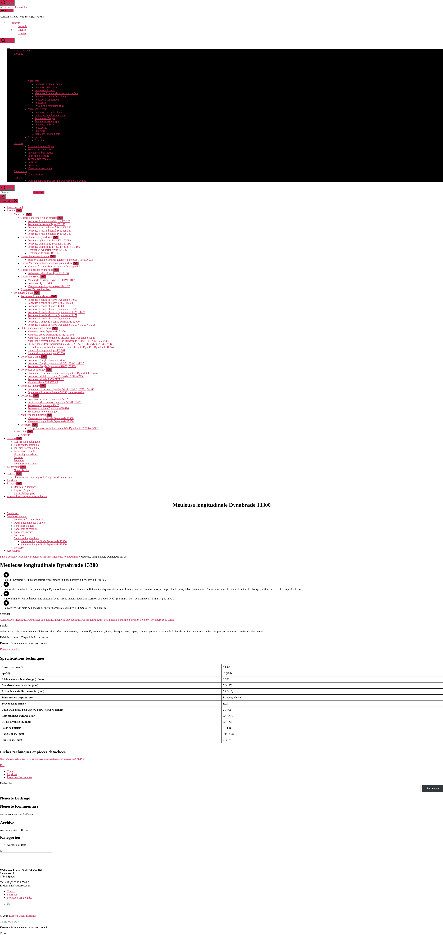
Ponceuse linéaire (44, 124)
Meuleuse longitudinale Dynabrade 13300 (51, 418)
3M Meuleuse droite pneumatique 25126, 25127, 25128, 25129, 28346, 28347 (71, 343)
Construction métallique (41, 146)
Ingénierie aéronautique (40, 152)
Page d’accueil (22, 50)
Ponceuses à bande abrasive (50, 112)
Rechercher (6, 783)
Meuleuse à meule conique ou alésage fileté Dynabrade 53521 (61, 337)
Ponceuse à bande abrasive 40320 (46, 306)
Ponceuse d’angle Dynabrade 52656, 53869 (52, 366)
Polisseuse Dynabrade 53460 (43, 405)
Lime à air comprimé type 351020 (46, 353)
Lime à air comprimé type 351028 (46, 350)
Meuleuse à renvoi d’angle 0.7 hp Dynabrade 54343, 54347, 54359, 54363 (69, 340)
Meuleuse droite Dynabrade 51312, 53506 (51, 334)
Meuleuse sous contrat (40, 168)
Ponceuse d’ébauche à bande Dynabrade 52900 (54, 321)
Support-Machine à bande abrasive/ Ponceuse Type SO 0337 (61, 259)
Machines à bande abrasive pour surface (56, 93)
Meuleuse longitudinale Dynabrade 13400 (51, 421)
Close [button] (3, 933)
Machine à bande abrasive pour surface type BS (54, 266)
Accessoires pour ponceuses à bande (27, 496)
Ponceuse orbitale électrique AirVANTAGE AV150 (56, 376)
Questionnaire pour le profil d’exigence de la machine (57, 180)
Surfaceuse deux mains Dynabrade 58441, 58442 (55, 402)
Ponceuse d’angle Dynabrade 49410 (47, 360)
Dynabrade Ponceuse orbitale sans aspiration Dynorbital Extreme (63, 373)
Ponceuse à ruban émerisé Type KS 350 (49, 227)
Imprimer (12, 480)
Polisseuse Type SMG (40, 283)
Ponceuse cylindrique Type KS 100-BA (49, 240)
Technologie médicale (40, 158)
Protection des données (19, 777)
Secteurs (18, 143)
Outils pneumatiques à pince (50, 115)
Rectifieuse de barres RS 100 (43, 252)
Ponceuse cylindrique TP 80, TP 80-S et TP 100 (54, 246)
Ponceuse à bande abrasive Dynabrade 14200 (52, 318)
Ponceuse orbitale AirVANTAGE (46, 379)
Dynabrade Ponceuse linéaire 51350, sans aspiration (56, 392)
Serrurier (32, 161)
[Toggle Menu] (8, 48)
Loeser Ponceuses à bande (35, 256)
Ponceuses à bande (45, 90)
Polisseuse (40, 102)
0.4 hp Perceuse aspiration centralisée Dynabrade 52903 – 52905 (63, 428)
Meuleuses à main (37, 108)
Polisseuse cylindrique (47, 99)
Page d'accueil (8, 556)
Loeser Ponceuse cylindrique (36, 237)
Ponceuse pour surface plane (50, 96)
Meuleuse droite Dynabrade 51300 (47, 331)
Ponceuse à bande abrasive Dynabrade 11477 (52, 315)
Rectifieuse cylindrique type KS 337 (47, 249)
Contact (18, 177)
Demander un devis (10, 649)
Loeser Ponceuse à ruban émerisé (39, 217)
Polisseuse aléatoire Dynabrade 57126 (48, 399)
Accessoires (34, 137)
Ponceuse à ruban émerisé (49, 83)
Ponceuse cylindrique (46, 87)
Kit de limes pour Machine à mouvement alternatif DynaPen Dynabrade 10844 (71, 347)
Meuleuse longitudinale (47, 133)
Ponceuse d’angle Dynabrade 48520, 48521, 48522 (56, 363)
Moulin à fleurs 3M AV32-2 (43, 382)
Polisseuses (41, 127)
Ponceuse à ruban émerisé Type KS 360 (49, 230)
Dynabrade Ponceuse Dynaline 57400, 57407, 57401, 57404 (61, 389)
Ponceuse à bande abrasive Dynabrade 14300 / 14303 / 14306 (61, 324)
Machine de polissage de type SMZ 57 (49, 286)
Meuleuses (33, 80)
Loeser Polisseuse (30, 276)
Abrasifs (39, 140)
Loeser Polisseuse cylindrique (37, 269)
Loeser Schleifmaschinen (22, 915)
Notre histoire (35, 174)
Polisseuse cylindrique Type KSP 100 (48, 273)
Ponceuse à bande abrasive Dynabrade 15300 (52, 309)
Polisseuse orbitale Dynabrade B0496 (48, 408)
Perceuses (40, 130)
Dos (2, 765)
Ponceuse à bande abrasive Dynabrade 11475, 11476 (56, 312)
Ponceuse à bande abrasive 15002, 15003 (50, 302)
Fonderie (32, 165)
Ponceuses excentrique (47, 121)
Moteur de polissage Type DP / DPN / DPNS (52, 280)
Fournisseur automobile (40, 149)
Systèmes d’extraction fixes (49, 105)
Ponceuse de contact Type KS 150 (46, 224)
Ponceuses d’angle (45, 118)
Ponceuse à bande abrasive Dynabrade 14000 (52, 299)
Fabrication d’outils (38, 155)
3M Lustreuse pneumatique (42, 411)
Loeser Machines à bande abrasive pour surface (47, 263)
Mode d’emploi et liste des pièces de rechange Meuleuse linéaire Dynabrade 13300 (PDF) (42, 759)
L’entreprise (20, 171)
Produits (18, 53)
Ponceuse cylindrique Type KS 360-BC (49, 243)
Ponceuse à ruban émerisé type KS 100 (49, 221)
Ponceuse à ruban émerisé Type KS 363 (49, 233)
